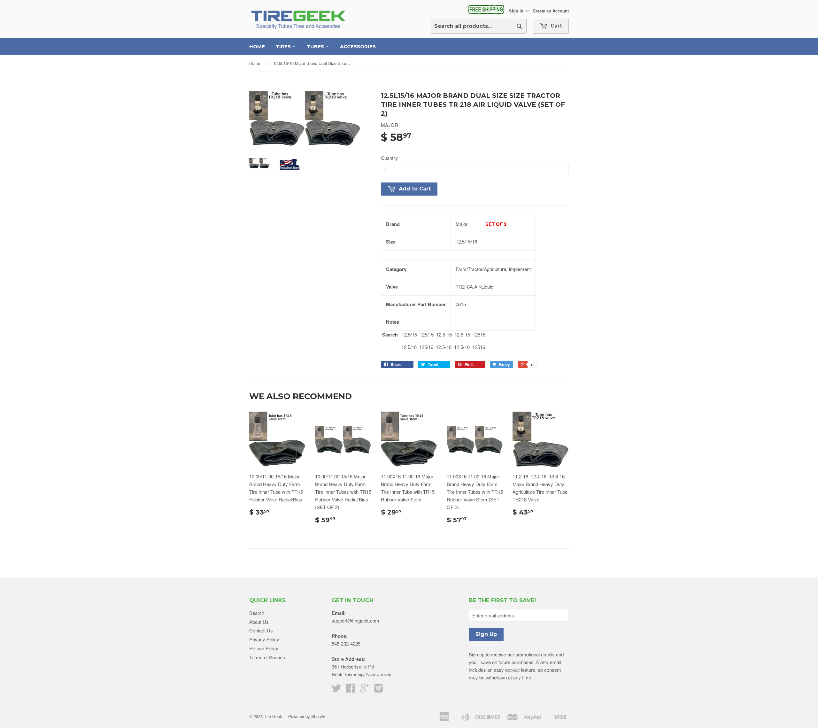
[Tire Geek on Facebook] (350, 689)
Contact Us (261, 630)
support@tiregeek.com (355, 620)
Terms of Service (267, 657)
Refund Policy (263, 648)
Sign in (516, 10)
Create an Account (551, 10)
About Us (259, 621)
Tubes (316, 46)
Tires (284, 46)
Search (256, 612)
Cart (555, 26)
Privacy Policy (264, 639)
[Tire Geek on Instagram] (378, 689)
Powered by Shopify (306, 716)
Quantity (389, 158)
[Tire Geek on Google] (364, 689)
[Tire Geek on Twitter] (336, 689)
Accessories (358, 46)
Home (257, 46)
